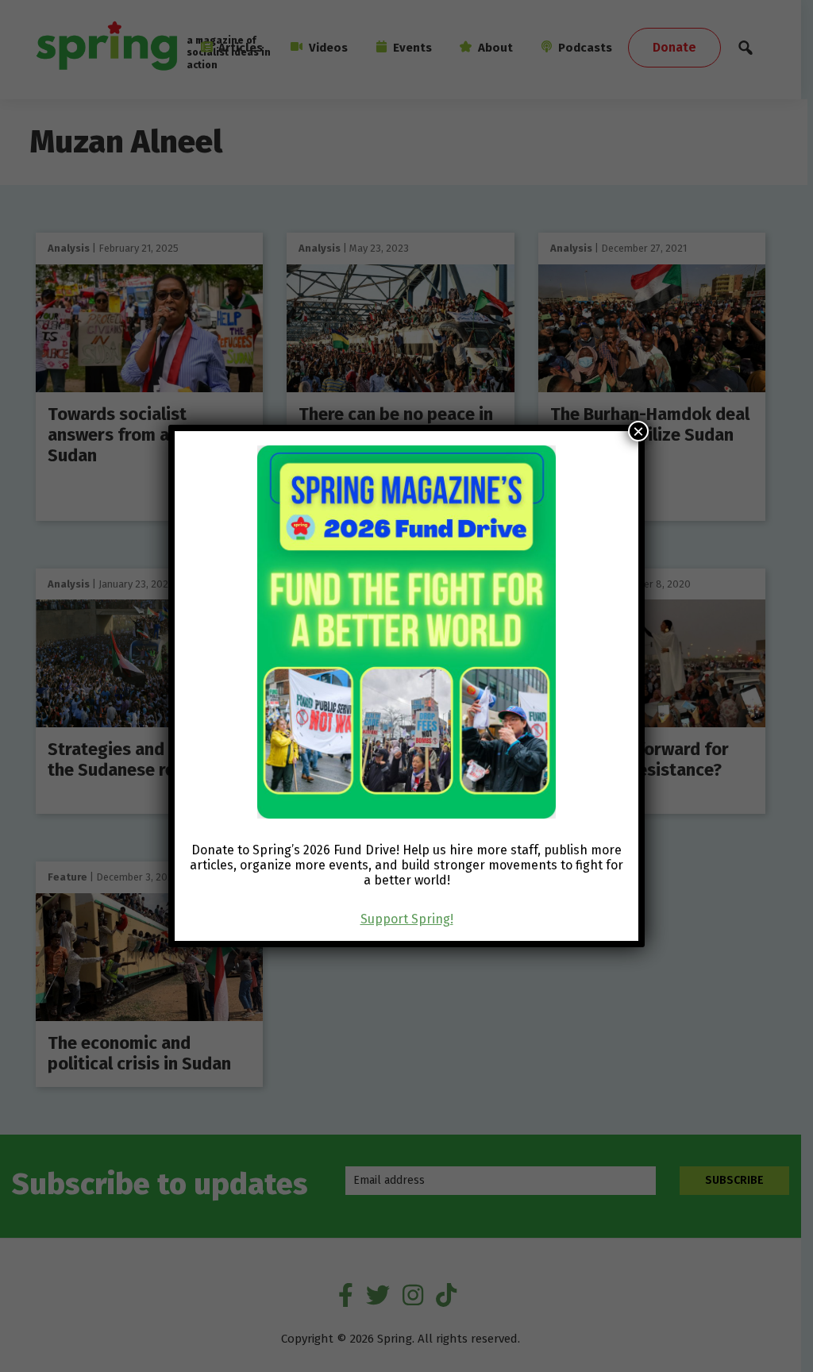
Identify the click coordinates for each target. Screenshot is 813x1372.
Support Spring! (406, 919)
